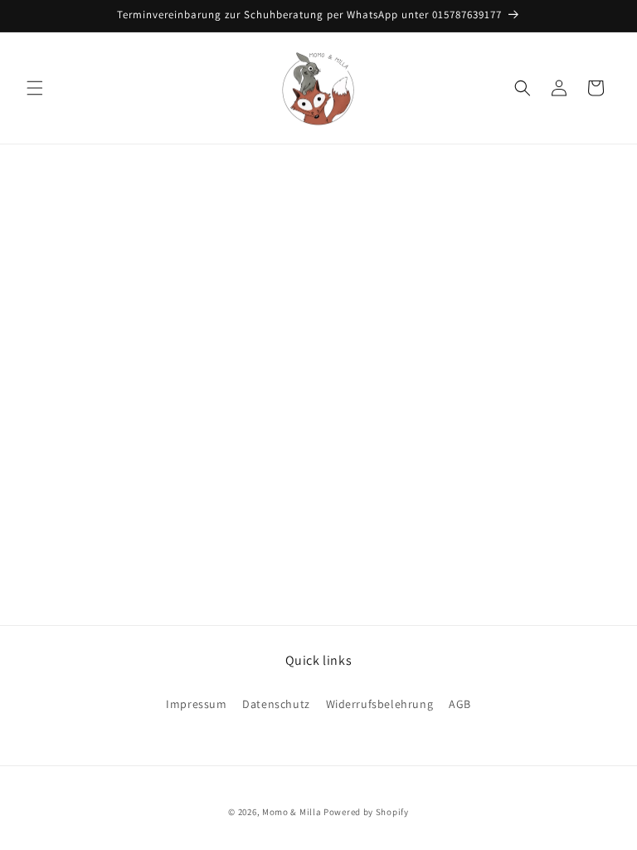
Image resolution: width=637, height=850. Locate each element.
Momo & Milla (291, 812)
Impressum (196, 703)
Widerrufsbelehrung (380, 703)
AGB (460, 703)
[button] (35, 88)
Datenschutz (276, 703)
